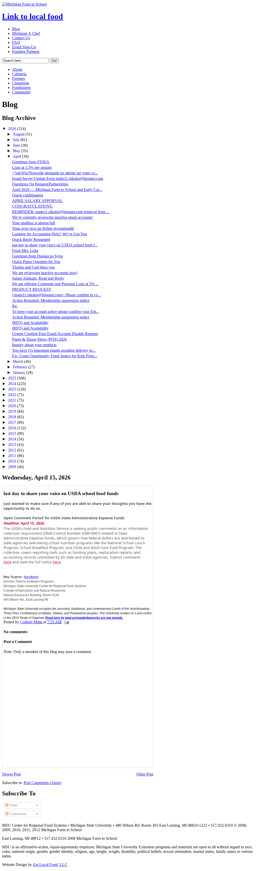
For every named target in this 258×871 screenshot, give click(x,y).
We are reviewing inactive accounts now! (45, 273)
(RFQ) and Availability (30, 322)
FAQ (16, 42)
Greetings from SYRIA (30, 162)
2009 (12, 467)
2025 (12, 378)
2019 (12, 411)
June (17, 145)
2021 (12, 400)
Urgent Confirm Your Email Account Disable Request (55, 334)
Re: (15, 306)
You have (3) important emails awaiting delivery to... (53, 350)
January (19, 372)
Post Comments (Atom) (42, 783)
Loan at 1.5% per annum (31, 167)
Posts (13, 805)
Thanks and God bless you (33, 267)
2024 (12, 383)
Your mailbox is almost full (33, 223)
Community (21, 92)
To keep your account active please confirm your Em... (55, 311)
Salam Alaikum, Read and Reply (38, 278)
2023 (12, 389)
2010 (12, 461)
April (17, 156)
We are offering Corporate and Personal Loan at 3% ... (55, 284)
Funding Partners (25, 51)
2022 (12, 395)
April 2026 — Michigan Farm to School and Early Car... (57, 189)
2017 (12, 422)
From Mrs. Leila (25, 250)
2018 (12, 417)
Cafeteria (19, 74)
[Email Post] (66, 622)
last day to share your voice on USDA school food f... (55, 245)
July (16, 140)
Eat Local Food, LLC (50, 864)
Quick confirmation (27, 195)
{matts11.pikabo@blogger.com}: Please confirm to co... (56, 295)
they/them (31, 577)
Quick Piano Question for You (36, 262)
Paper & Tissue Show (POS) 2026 (39, 339)
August (19, 134)
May (17, 151)
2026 (12, 128)
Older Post (144, 774)
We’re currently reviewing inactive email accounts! (52, 217)
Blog (16, 29)
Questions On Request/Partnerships (40, 184)
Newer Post (11, 774)
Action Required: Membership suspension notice (50, 300)
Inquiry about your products (34, 345)
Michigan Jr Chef (26, 33)
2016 (12, 428)
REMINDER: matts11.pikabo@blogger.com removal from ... (60, 212)
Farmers (18, 78)
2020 (12, 406)
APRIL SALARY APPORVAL (37, 201)
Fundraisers (21, 87)
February (20, 367)
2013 (12, 444)
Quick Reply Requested (31, 239)
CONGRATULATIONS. (32, 206)
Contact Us (21, 38)
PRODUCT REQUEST (31, 289)
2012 (12, 450)
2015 (12, 433)
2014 (12, 439)
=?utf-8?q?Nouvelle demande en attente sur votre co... (55, 173)
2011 (12, 456)
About (17, 69)
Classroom (20, 83)
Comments (17, 814)
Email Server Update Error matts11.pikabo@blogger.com (57, 178)
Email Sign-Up (24, 47)
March (18, 361)
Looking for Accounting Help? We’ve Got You (49, 234)
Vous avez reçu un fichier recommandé (43, 228)
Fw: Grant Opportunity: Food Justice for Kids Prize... (54, 356)
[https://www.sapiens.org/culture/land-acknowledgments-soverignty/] (123, 617)
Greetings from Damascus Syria (37, 256)
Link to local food (32, 16)
